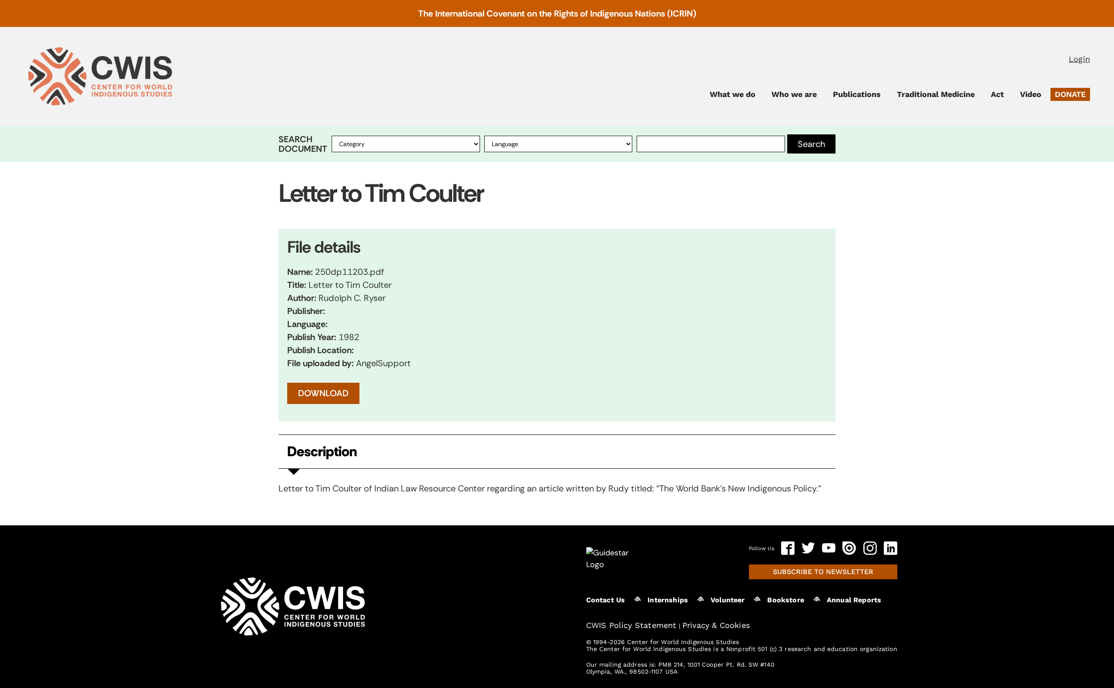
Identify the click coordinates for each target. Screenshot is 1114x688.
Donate (1070, 94)
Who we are (794, 94)
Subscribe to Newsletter (823, 572)
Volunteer (728, 600)
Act (997, 94)
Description (322, 452)
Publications (857, 94)
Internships (668, 600)
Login (1079, 58)
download (323, 393)
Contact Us (605, 600)
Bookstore (785, 600)
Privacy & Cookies (716, 625)
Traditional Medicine (936, 94)
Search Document (302, 144)
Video (1030, 94)
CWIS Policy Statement (631, 625)
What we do (732, 94)
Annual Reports (854, 600)
